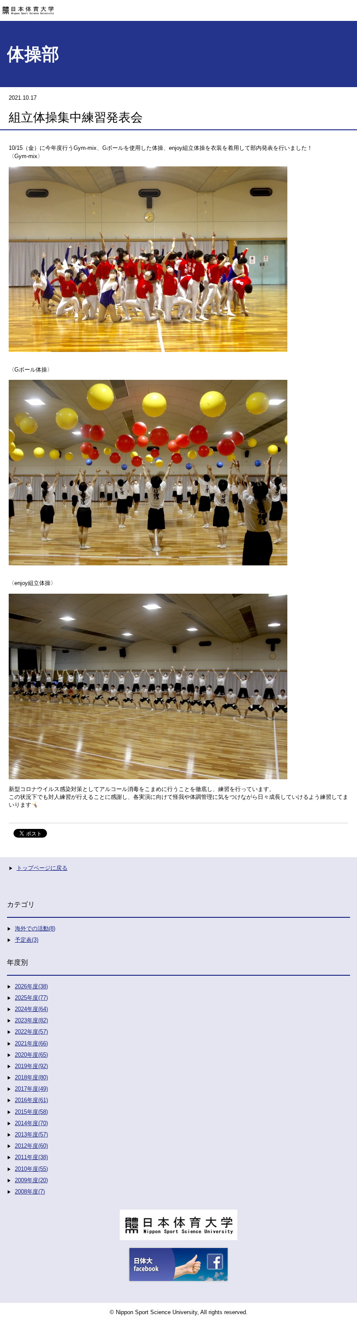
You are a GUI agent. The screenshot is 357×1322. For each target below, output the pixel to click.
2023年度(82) (31, 1020)
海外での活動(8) (35, 928)
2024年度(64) (31, 1009)
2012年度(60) (31, 1146)
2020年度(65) (31, 1055)
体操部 (33, 54)
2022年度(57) (31, 1031)
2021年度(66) (31, 1043)
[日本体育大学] (178, 7)
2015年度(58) (31, 1112)
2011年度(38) (31, 1157)
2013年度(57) (31, 1134)
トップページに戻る (42, 868)
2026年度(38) (31, 986)
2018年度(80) (31, 1077)
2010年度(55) (31, 1169)
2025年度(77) (31, 997)
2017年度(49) (31, 1088)
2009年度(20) (31, 1180)
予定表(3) (26, 940)
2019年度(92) (31, 1066)
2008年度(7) (30, 1191)
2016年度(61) (31, 1100)
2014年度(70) (31, 1123)
